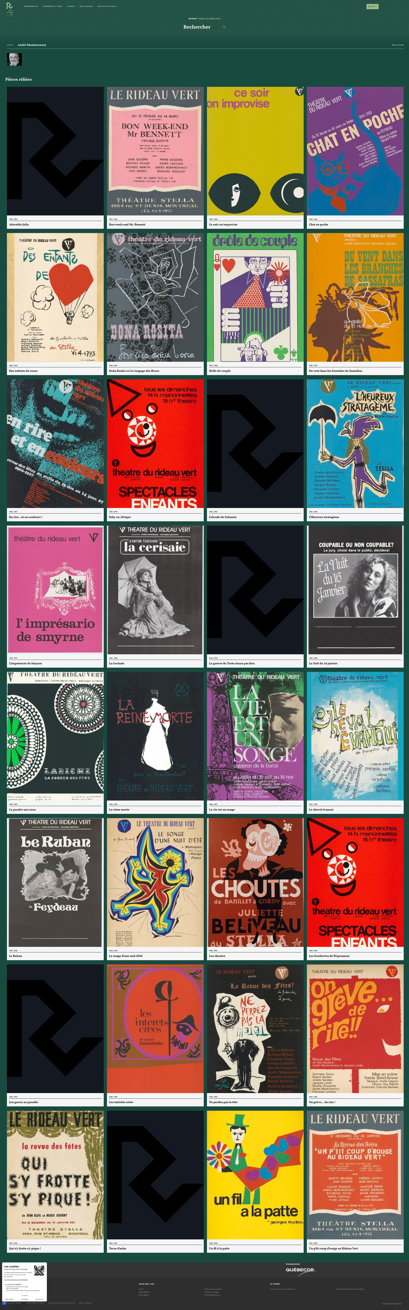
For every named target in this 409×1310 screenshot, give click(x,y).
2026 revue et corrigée (212, 1289)
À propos (71, 6)
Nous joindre (85, 1303)
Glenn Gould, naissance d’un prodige (349, 1289)
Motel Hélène (143, 1295)
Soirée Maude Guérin (212, 1295)
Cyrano (141, 1289)
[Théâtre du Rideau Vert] (10, 9)
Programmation (31, 6)
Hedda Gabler (144, 1292)
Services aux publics (107, 6)
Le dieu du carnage (211, 1292)
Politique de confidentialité (61, 1303)
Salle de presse (14, 1303)
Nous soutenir (86, 6)
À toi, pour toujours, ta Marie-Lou (282, 1289)
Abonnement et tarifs (52, 6)
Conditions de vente (35, 1303)
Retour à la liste (398, 45)
